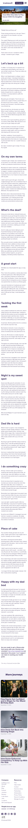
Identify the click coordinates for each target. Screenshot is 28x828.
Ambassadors (17, 793)
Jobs (2, 798)
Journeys (3, 792)
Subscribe (21, 812)
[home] (8, 2)
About (3, 786)
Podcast (3, 790)
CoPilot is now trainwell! (5, 783)
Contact (16, 787)
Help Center (17, 785)
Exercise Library (18, 789)
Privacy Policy (18, 795)
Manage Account (19, 799)
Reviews (3, 794)
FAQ (15, 782)
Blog (2, 788)
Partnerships (17, 791)
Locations (4, 800)
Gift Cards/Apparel (6, 802)
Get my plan (19, 3)
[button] (25, 3)
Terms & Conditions (19, 797)
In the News (4, 796)
